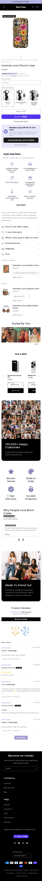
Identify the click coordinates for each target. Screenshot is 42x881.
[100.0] (25, 630)
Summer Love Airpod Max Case (25, 307)
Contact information (22, 876)
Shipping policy (33, 873)
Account (7, 805)
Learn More (21, 205)
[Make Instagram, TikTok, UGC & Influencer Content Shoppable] (37, 344)
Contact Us (8, 809)
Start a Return (9, 818)
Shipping (13, 75)
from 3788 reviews (10, 519)
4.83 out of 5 (26, 612)
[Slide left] (17, 57)
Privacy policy (10, 873)
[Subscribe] (36, 768)
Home (3, 60)
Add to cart (18, 277)
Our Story (7, 783)
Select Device (6, 79)
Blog (5, 792)
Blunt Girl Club (9, 788)
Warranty (7, 822)
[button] (4, 7)
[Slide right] (25, 57)
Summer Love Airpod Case (26, 289)
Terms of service (21, 873)
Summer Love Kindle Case (26, 265)
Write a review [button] (21, 619)
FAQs (6, 813)
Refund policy (34, 870)
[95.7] (15, 630)
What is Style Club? (20, 145)
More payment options (21, 121)
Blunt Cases (12, 870)
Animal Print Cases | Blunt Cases (17, 60)
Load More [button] (21, 737)
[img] (22, 516)
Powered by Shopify (22, 870)
